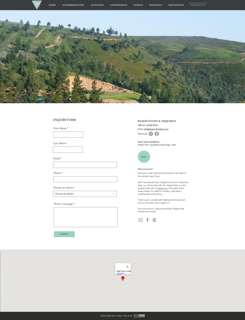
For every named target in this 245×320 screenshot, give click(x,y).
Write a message (63, 204)
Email (56, 158)
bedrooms (162, 188)
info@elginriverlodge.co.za (156, 129)
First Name (60, 128)
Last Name (59, 143)
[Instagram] (140, 220)
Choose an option (63, 187)
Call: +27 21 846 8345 (148, 125)
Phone (57, 173)
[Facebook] (147, 220)
